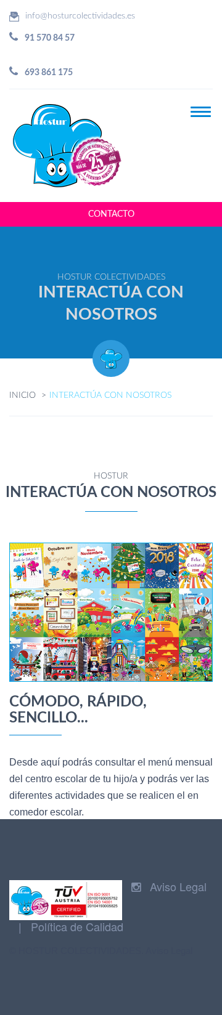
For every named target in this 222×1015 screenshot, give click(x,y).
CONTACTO (111, 214)
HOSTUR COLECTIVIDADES (79, 950)
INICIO (22, 395)
